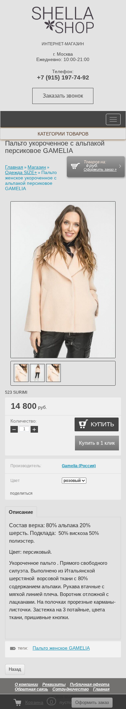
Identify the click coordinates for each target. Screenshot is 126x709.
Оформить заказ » (100, 169)
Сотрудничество (70, 689)
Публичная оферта (90, 684)
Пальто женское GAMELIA (61, 648)
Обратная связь (31, 689)
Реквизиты (54, 684)
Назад (15, 669)
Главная (101, 689)
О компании (26, 684)
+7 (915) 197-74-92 (63, 77)
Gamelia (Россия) (79, 465)
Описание (21, 512)
